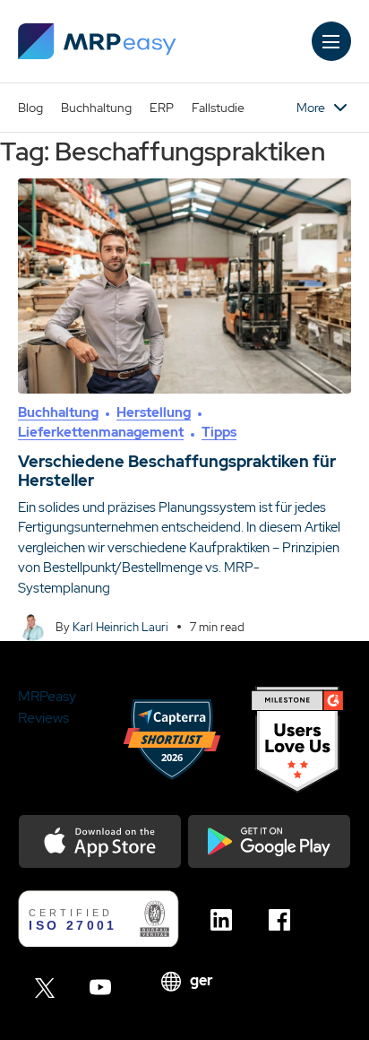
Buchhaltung (96, 108)
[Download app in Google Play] (269, 841)
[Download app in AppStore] (99, 841)
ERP (162, 108)
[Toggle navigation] (331, 41)
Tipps (219, 432)
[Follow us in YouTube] (105, 987)
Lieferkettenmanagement (101, 432)
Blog (30, 108)
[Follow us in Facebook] (284, 919)
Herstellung (153, 412)
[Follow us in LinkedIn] (226, 919)
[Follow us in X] (47, 987)
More (310, 108)
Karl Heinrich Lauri (120, 627)
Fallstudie (218, 108)
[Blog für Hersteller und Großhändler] (97, 41)
